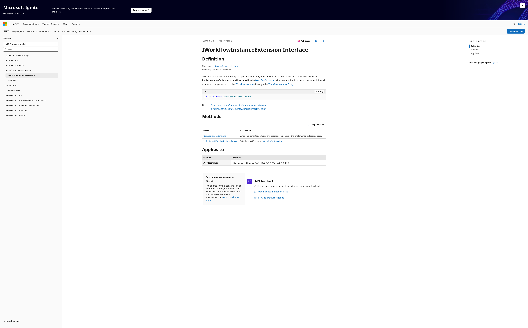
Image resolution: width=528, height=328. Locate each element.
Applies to (475, 53)
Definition (475, 46)
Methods (475, 49)
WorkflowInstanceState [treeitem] (16, 115)
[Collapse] (58, 38)
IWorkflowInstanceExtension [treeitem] (21, 75)
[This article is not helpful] (497, 62)
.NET (213, 40)
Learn (205, 40)
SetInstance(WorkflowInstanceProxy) (220, 141)
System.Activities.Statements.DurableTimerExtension (238, 108)
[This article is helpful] (493, 62)
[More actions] (323, 41)
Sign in (521, 24)
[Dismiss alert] (522, 5)
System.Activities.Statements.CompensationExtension (239, 105)
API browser (224, 40)
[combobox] (30, 44)
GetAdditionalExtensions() (215, 136)
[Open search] (514, 24)
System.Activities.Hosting (226, 66)
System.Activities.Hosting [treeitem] (17, 55)
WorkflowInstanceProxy (280, 84)
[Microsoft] (5, 24)
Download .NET (516, 31)
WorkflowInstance (264, 80)
